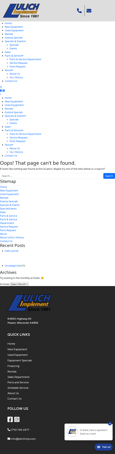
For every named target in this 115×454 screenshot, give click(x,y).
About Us (15, 73)
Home (8, 23)
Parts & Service (13, 55)
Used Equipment (14, 30)
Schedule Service (17, 387)
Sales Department (18, 377)
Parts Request (17, 66)
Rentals (9, 34)
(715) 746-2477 (19, 429)
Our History (16, 77)
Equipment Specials (19, 360)
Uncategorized (13, 265)
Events (13, 48)
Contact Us (11, 81)
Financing (13, 366)
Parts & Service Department (25, 59)
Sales (8, 52)
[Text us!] (103, 448)
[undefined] (89, 10)
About (8, 70)
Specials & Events (14, 41)
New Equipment (14, 26)
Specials (14, 44)
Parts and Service (18, 382)
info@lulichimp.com (23, 438)
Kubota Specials (14, 37)
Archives (5, 284)
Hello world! (11, 251)
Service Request (19, 63)
